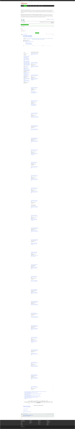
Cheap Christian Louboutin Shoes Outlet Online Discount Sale (31, 392)
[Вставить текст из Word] (23, 26)
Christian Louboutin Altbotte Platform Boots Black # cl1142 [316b (34, 277)
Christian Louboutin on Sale (27, 394)
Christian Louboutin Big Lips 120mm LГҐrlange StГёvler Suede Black (34, 387)
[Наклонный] (21, 26)
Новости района (22, 420)
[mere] (27, 66)
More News (26, 398)
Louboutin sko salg (25, 410)
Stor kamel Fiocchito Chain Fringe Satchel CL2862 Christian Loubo (26, 75)
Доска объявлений (23, 421)
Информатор (27, 9)
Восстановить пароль (27, 0)
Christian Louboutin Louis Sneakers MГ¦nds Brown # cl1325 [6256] (34, 363)
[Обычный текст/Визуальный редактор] (52, 26)
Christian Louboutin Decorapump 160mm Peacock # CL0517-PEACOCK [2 (34, 101)
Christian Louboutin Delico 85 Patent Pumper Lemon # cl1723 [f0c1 (34, 201)
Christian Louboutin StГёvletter (27, 64)
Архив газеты (39, 420)
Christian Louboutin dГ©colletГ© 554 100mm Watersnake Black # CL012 (34, 63)
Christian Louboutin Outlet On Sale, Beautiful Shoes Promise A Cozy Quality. (32, 396)
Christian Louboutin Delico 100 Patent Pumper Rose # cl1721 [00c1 (34, 176)
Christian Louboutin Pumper (29, 43)
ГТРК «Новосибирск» (51, 19)
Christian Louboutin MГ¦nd (26, 61)
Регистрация (23, 0)
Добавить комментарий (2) (24, 24)
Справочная (30, 420)
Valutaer (24, 52)
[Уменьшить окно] (53, 26)
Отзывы (39, 421)
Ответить (23, 412)
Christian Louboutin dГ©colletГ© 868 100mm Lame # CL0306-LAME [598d (34, 88)
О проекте (48, 420)
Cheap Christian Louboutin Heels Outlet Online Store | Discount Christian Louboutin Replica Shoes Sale (35, 391)
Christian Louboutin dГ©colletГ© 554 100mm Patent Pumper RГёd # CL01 (34, 76)
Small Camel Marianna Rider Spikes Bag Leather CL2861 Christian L (34, 253)
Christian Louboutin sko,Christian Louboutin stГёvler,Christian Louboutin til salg (33, 393)
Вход (21, 0)
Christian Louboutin (26, 57)
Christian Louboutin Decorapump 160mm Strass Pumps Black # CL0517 (34, 114)
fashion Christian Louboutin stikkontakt (27, 35)
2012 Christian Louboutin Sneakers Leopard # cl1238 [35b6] (26, 81)
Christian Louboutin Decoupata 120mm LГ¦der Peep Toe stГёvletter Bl (34, 163)
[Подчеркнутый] (22, 26)
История (30, 421)
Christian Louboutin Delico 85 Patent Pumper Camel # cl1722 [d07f (34, 189)
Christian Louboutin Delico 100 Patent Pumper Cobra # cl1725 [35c (34, 150)
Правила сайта (48, 421)
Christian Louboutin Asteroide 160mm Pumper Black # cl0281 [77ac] (34, 338)
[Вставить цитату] (24, 26)
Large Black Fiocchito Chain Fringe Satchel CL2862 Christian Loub (34, 216)
